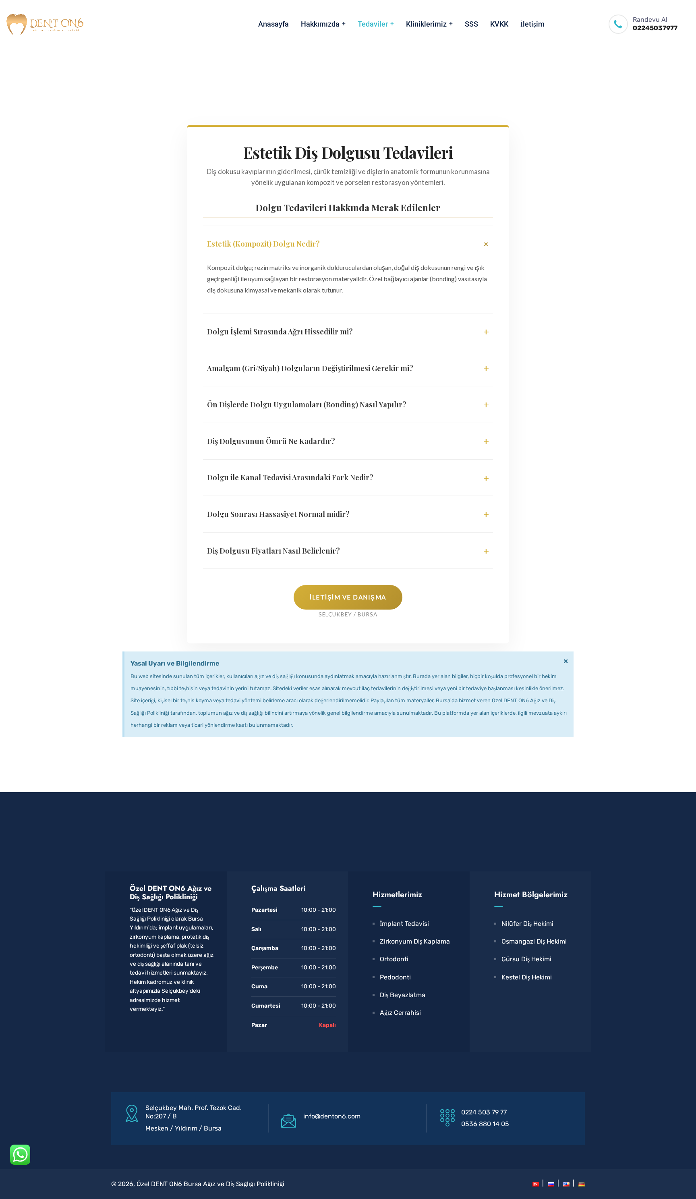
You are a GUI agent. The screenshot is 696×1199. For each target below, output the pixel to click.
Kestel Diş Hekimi (526, 977)
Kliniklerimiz (426, 24)
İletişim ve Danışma (348, 597)
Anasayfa (273, 24)
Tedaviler (373, 24)
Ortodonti (394, 959)
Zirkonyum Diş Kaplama (415, 941)
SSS (471, 24)
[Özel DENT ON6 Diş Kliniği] (44, 24)
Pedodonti (395, 977)
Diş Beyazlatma (402, 995)
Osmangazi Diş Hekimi (534, 941)
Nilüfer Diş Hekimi (527, 923)
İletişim (532, 24)
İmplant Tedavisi (404, 923)
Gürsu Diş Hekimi (526, 959)
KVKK (499, 24)
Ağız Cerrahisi (400, 1012)
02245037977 (655, 28)
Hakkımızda (320, 24)
